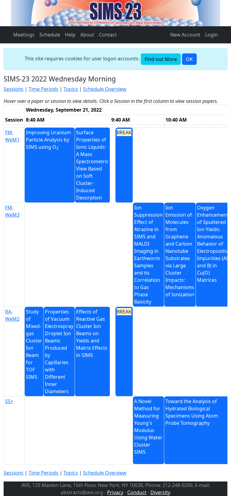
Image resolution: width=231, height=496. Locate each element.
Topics (70, 89)
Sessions (13, 89)
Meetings (24, 34)
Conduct (136, 492)
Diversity (160, 492)
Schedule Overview (104, 89)
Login (211, 34)
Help (70, 34)
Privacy (115, 492)
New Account (185, 34)
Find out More (161, 59)
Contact (108, 34)
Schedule (49, 34)
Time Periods (43, 89)
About (87, 34)
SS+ (9, 401)
